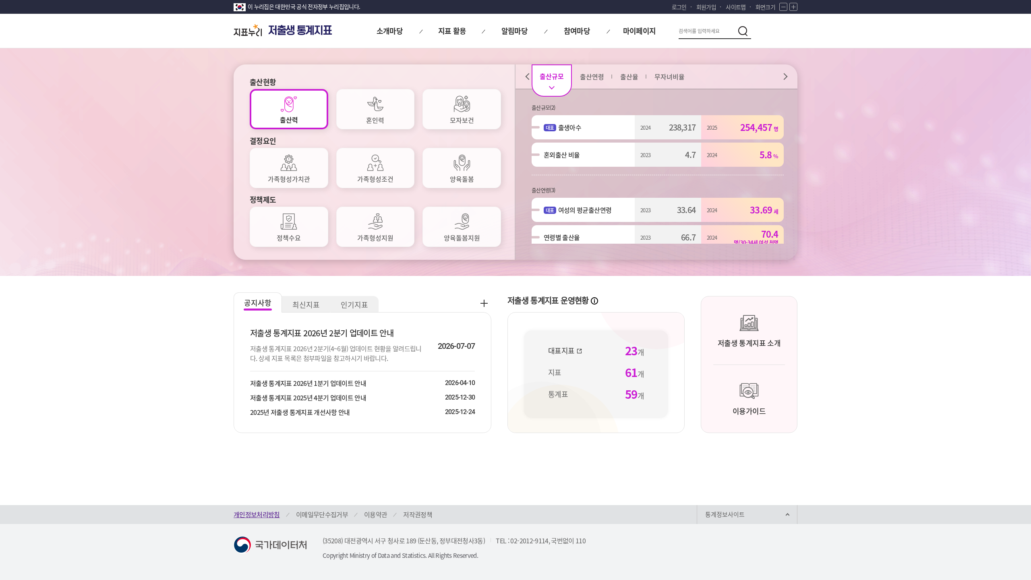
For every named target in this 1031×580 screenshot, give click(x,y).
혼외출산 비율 (562, 154)
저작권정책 (417, 514)
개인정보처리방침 (257, 514)
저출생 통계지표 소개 (749, 343)
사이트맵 (735, 7)
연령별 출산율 (562, 237)
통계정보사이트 (725, 514)
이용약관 (375, 514)
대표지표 (562, 350)
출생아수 (569, 127)
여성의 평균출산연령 (584, 209)
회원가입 (706, 7)
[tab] (289, 109)
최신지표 (306, 304)
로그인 (679, 7)
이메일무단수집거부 (322, 514)
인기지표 (354, 304)
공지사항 (257, 302)
